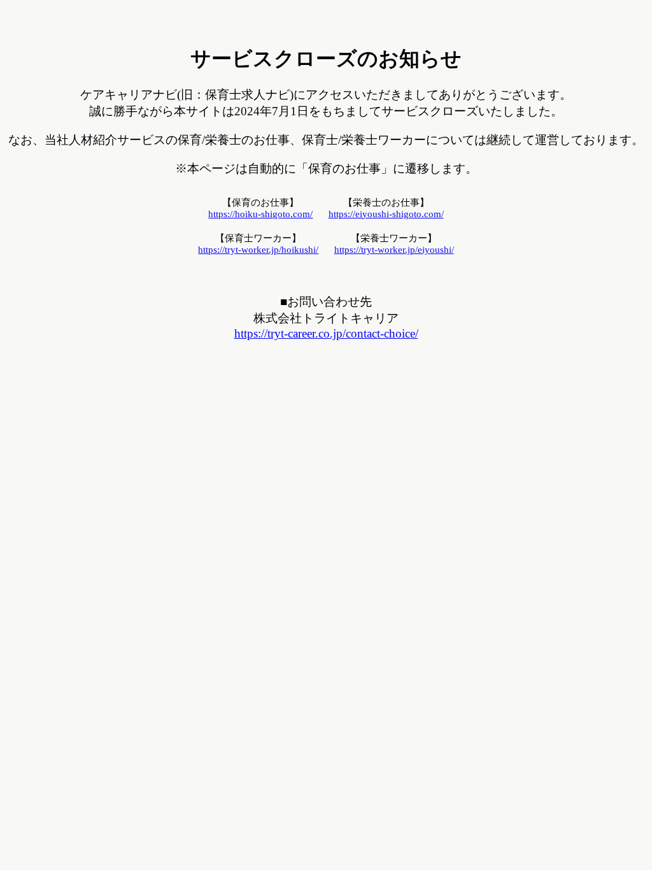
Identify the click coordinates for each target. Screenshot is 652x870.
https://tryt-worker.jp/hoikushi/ (258, 250)
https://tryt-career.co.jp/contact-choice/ (326, 333)
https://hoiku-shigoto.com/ (260, 214)
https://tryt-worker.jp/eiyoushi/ (394, 250)
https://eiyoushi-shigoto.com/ (386, 214)
